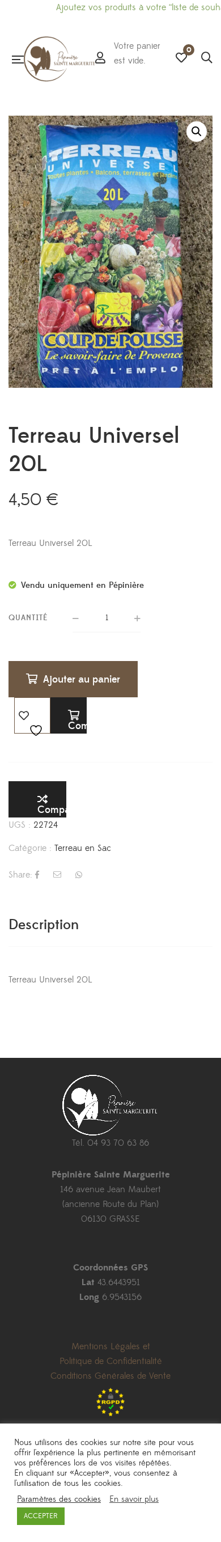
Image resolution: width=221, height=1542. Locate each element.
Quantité (28, 618)
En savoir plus (134, 1499)
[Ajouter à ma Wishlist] (32, 715)
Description (43, 925)
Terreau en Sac (82, 848)
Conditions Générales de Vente (110, 1376)
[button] (196, 131)
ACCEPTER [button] (41, 1515)
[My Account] (100, 59)
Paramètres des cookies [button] (59, 1499)
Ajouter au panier (81, 679)
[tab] (110, 925)
